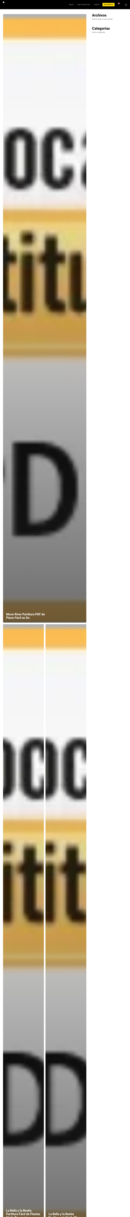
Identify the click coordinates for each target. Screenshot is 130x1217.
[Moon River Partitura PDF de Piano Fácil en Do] (44, 318)
